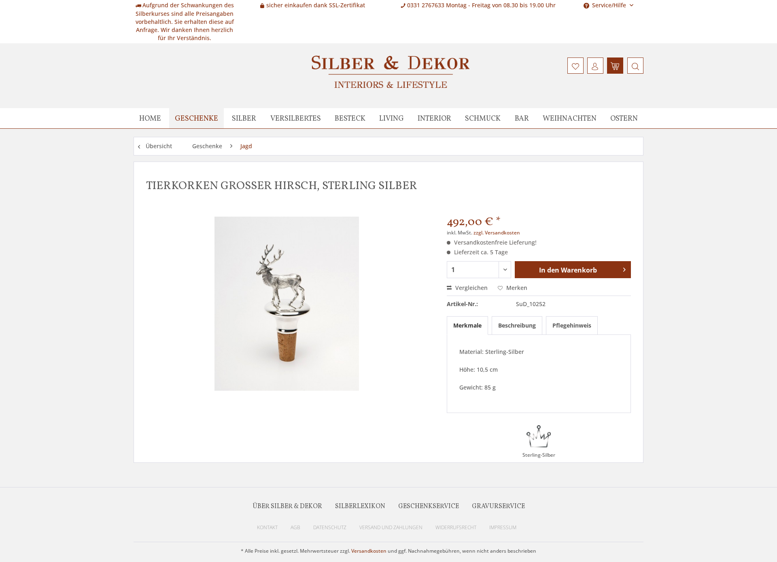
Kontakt (267, 527)
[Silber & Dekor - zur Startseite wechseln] (390, 71)
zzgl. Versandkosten (496, 232)
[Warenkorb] (615, 65)
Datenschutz (329, 527)
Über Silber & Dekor (287, 506)
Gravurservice (498, 506)
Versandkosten (368, 550)
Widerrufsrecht (455, 527)
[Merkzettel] (575, 65)
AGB (295, 527)
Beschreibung (517, 325)
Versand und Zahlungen (390, 527)
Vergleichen (471, 288)
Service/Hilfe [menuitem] (609, 5)
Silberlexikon (360, 506)
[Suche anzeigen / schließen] (635, 65)
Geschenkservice (428, 506)
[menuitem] (634, 65)
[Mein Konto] (595, 65)
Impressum (502, 527)
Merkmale (467, 325)
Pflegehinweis (571, 325)
